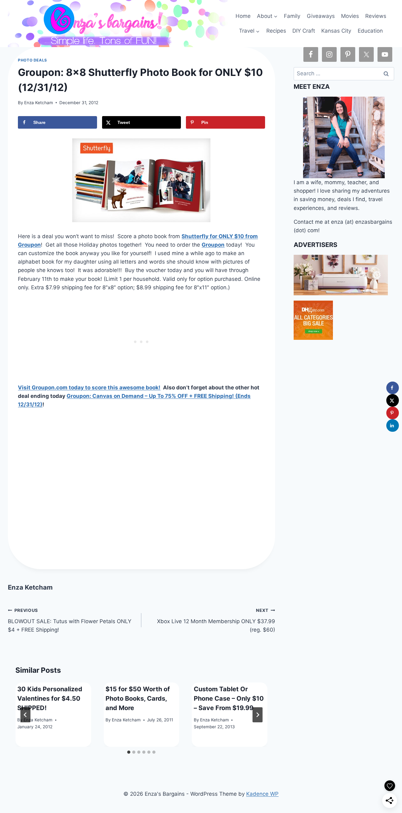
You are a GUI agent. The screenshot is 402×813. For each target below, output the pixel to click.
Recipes (276, 31)
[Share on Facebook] (392, 388)
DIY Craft (303, 31)
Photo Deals (32, 60)
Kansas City (336, 31)
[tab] (128, 752)
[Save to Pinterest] (392, 413)
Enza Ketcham (38, 102)
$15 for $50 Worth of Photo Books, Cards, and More (138, 698)
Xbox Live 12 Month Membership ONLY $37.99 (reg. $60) (216, 620)
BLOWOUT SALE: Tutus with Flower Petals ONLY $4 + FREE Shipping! (69, 620)
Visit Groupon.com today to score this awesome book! (89, 387)
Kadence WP (262, 794)
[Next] (258, 714)
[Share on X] (392, 400)
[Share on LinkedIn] (392, 425)
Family (292, 16)
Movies (350, 16)
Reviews (375, 16)
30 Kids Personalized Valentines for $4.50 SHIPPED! (49, 698)
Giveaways (321, 16)
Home (243, 16)
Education (370, 31)
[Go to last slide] (25, 714)
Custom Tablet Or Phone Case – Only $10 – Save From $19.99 (229, 698)
